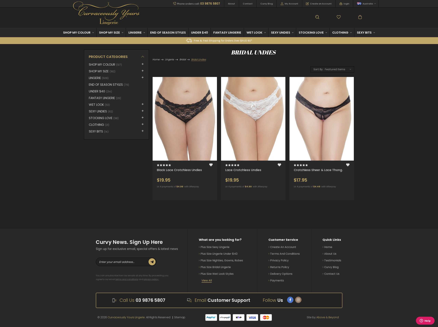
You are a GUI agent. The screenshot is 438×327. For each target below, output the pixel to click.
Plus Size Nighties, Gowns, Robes (222, 260)
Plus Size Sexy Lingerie (215, 247)
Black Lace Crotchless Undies (179, 170)
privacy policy (151, 279)
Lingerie (135, 32)
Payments (277, 280)
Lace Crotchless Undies (243, 170)
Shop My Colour (77, 32)
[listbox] (339, 69)
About (231, 3)
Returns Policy (279, 267)
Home (328, 247)
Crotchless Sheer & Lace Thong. (318, 170)
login (346, 3)
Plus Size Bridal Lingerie (216, 267)
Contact (248, 3)
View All (207, 280)
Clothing (340, 32)
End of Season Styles (168, 32)
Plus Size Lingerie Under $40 (219, 254)
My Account (291, 3)
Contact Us (331, 274)
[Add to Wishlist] (211, 165)
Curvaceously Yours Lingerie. (126, 317)
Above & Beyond (327, 317)
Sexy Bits (364, 32)
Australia (368, 3)
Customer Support (229, 300)
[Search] (317, 18)
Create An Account (283, 247)
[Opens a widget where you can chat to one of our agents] (425, 321)
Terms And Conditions (285, 254)
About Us (330, 254)
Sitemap (179, 317)
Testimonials (332, 260)
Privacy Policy (279, 260)
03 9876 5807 (150, 300)
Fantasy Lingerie (227, 32)
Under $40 (199, 32)
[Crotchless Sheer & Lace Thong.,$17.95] (321, 119)
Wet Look (254, 32)
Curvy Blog (266, 3)
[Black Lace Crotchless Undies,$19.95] (185, 119)
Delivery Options (281, 274)
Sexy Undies (280, 32)
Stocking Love (311, 32)
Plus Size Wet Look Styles (217, 274)
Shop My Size (109, 32)
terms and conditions (126, 279)
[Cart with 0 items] (360, 18)
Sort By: (318, 69)
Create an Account (321, 3)
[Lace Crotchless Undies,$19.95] (253, 119)
